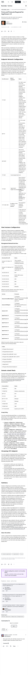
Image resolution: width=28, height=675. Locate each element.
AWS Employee (9, 23)
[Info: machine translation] (8, 643)
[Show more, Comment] (18, 646)
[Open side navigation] (26, 6)
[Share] (8, 31)
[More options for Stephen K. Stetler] (26, 634)
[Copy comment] (11, 646)
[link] (19, 9)
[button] (8, 1)
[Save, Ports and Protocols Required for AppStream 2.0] (11, 31)
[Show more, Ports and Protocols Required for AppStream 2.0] (14, 31)
